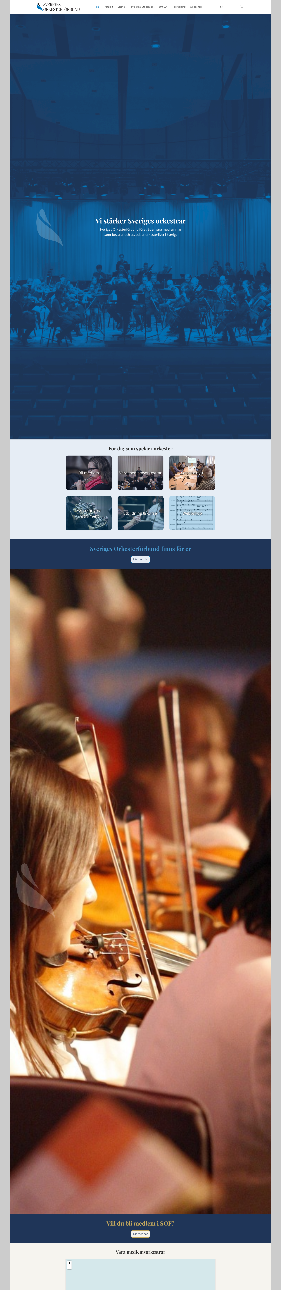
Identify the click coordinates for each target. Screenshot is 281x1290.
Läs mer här (140, 559)
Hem (97, 6)
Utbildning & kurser (140, 513)
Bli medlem (89, 472)
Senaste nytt (192, 472)
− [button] (69, 1267)
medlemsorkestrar (145, 472)
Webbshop (192, 513)
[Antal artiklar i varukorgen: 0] (242, 7)
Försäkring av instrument (89, 513)
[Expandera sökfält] (221, 7)
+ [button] (69, 1262)
